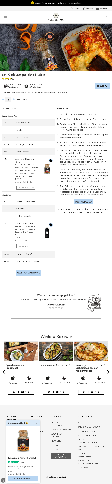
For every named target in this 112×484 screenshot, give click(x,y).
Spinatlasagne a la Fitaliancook (15, 366)
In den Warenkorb (23, 479)
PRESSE (54, 449)
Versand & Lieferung (61, 429)
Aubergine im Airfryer (52, 365)
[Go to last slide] (4, 372)
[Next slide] (108, 372)
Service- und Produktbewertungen (88, 462)
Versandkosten (62, 477)
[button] (51, 160)
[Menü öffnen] (5, 17)
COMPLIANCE (83, 467)
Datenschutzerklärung (89, 427)
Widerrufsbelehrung (87, 435)
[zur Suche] (106, 17)
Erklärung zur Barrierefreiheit (85, 455)
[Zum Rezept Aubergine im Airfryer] (56, 351)
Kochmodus (81, 201)
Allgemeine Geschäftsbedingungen (89, 441)
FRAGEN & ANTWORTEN (56, 424)
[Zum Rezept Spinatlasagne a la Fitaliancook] (21, 351)
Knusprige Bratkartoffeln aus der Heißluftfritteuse (87, 368)
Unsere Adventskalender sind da (51, 3)
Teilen (100, 85)
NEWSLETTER (56, 441)
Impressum (82, 422)
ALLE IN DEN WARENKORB (28, 272)
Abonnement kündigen (57, 435)
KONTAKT (55, 445)
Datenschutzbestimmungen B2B (91, 448)
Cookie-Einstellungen (88, 431)
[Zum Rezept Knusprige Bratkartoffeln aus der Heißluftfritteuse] (91, 351)
